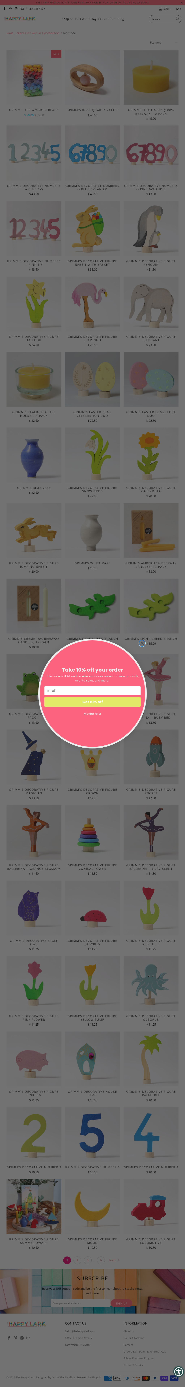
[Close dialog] (142, 643)
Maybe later (92, 714)
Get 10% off (92, 701)
